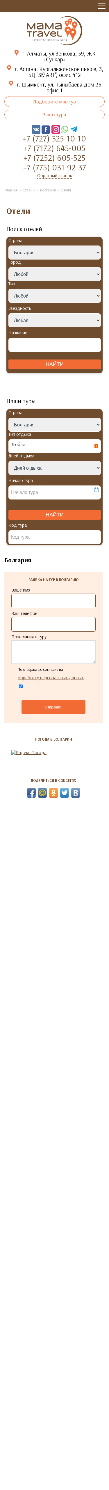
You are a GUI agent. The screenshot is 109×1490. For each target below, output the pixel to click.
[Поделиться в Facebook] (31, 793)
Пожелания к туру (29, 636)
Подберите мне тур (54, 101)
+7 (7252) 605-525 (54, 157)
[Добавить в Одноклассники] (53, 793)
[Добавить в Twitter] (64, 793)
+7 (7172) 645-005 (54, 147)
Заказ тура (54, 114)
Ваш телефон (24, 613)
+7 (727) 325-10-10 (54, 138)
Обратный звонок (54, 175)
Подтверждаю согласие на (51, 673)
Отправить (53, 707)
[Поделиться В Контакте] (75, 793)
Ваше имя (20, 589)
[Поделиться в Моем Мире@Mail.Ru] (42, 793)
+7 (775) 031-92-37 (54, 167)
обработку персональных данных (51, 677)
